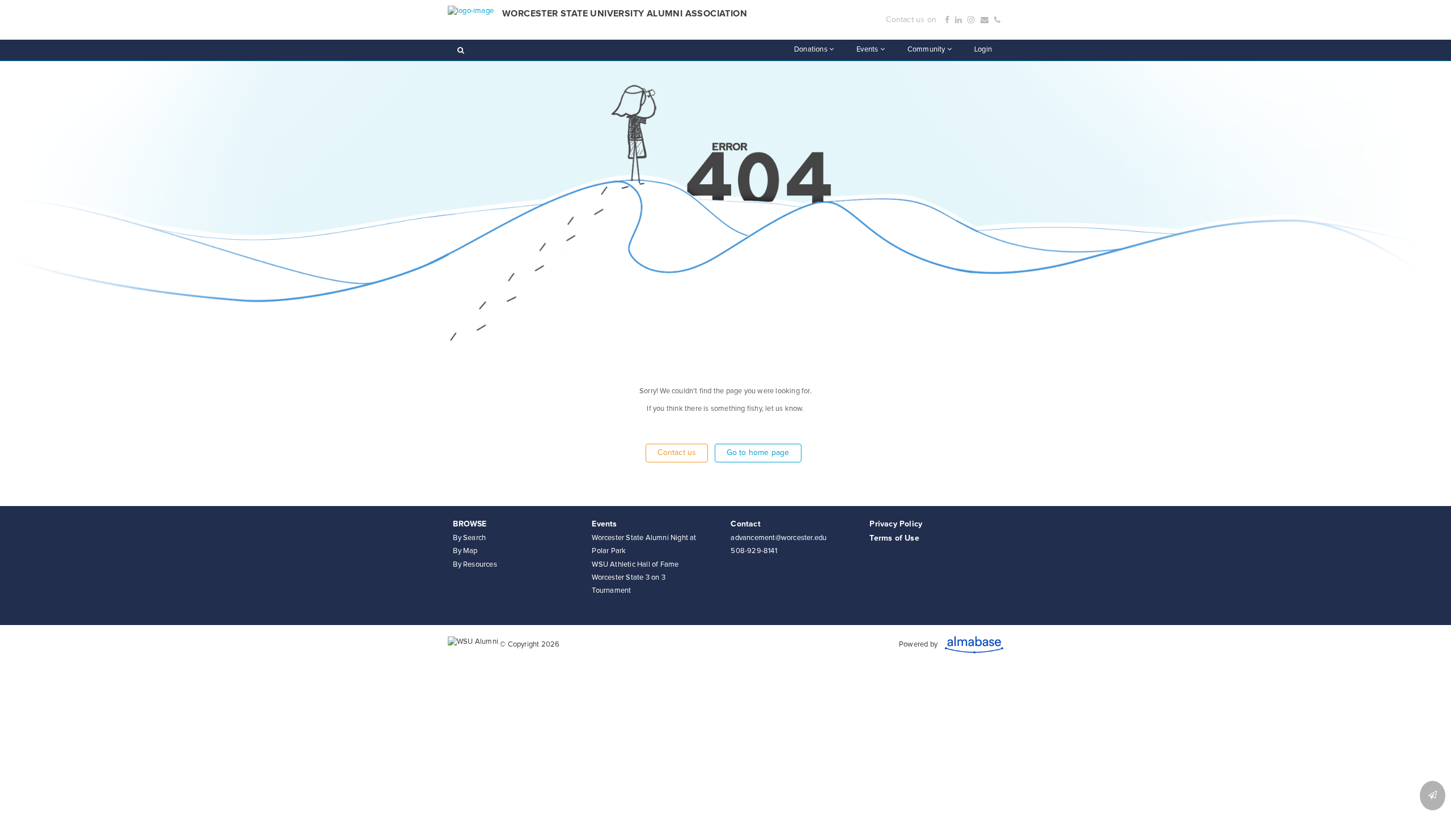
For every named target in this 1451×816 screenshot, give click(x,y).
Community (927, 49)
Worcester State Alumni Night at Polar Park (644, 544)
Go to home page (758, 453)
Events (868, 49)
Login (983, 49)
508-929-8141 (754, 551)
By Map (465, 551)
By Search (469, 538)
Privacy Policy (895, 524)
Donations (811, 49)
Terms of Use (894, 538)
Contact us (676, 453)
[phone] (997, 20)
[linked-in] (958, 20)
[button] (1432, 796)
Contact (745, 524)
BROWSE (469, 524)
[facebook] (947, 20)
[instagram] (971, 20)
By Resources (475, 564)
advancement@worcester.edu (778, 538)
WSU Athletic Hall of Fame (635, 564)
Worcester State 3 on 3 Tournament (628, 584)
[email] (984, 20)
